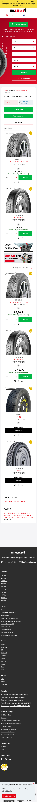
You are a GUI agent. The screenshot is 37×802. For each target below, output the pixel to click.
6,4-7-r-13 (6, 513)
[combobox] (24, 41)
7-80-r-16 (15, 515)
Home (5, 90)
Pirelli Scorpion (5, 627)
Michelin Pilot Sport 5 (7, 632)
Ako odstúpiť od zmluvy (8, 732)
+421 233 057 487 (10, 562)
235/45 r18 (4, 589)
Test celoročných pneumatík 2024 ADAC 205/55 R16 (16, 703)
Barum (3, 644)
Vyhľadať (24, 72)
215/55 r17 (4, 586)
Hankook (3, 655)
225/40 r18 (4, 584)
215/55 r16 (4, 598)
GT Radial (4, 653)
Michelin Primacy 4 (6, 629)
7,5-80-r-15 (21, 515)
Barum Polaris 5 (5, 610)
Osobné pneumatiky (21, 90)
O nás (2, 749)
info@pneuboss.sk (29, 562)
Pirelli (2, 670)
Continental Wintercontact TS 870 (11, 621)
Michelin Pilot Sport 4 (7, 624)
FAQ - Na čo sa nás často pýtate (10, 720)
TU (22, 5)
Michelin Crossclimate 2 (8, 612)
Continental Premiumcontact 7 (10, 618)
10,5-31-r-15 (19, 517)
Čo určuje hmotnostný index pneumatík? (13, 697)
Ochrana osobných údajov (8, 729)
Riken (2, 667)
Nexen (3, 664)
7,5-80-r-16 (28, 515)
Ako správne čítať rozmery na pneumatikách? (14, 694)
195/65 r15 (4, 581)
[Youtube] (9, 759)
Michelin (3, 661)
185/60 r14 (4, 595)
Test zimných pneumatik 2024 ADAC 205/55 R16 (15, 706)
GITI (2, 650)
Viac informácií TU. (9, 796)
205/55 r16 (4, 575)
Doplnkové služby (6, 715)
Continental (4, 647)
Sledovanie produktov (22, 182)
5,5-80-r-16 (19, 513)
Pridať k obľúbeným (15, 182)
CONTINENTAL (8, 502)
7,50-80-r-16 (7, 517)
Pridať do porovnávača (18, 182)
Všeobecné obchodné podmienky (11, 723)
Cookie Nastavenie (6, 737)
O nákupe (3, 718)
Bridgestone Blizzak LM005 (9, 635)
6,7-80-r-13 (25, 513)
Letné (2, 679)
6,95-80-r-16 (8, 515)
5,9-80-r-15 (12, 513)
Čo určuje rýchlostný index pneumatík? (12, 700)
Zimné (3, 682)
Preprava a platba (6, 726)
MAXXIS (22, 502)
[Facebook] (1, 759)
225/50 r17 (4, 601)
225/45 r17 (4, 578)
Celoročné (4, 684)
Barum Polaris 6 (5, 615)
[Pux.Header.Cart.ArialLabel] (18, 15)
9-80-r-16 (13, 517)
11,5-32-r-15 (26, 517)
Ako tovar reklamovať (7, 735)
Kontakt (3, 747)
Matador (3, 658)
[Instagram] (5, 759)
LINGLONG (16, 502)
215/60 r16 (4, 592)
